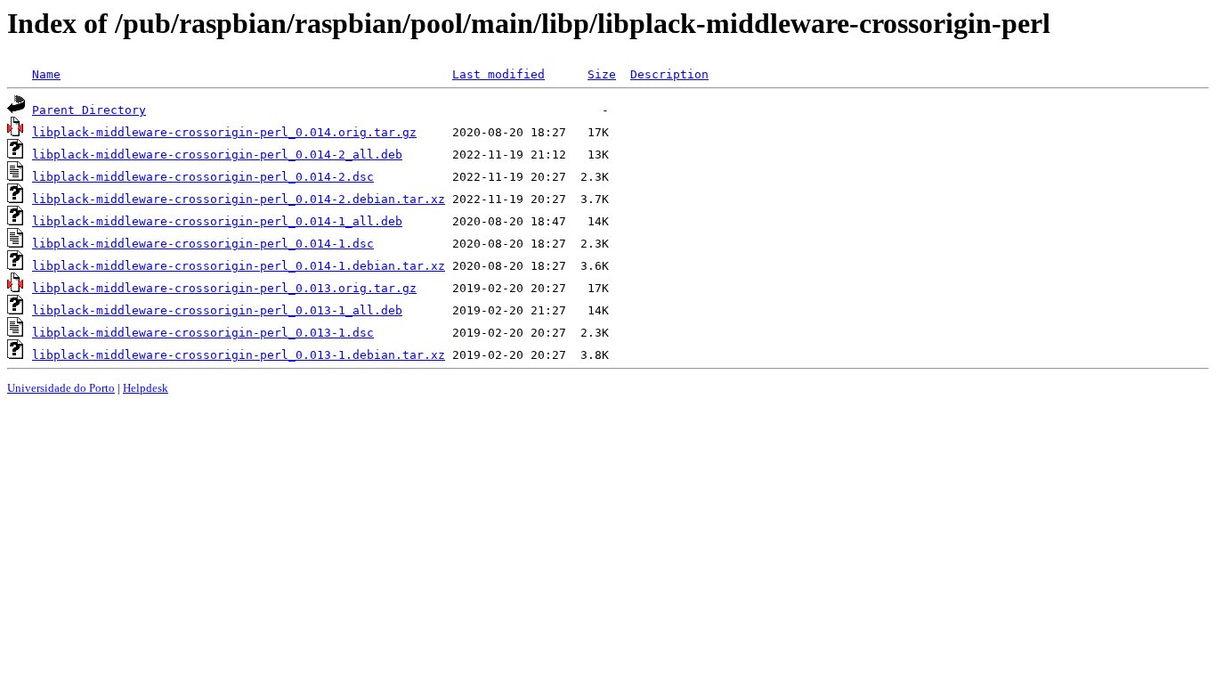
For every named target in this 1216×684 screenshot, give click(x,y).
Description (669, 74)
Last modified (498, 74)
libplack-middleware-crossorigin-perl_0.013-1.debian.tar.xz (238, 355)
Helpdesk (145, 388)
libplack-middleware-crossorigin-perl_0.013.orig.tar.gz (224, 288)
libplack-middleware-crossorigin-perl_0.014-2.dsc (203, 176)
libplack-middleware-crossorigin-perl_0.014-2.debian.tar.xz (238, 199)
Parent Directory (89, 110)
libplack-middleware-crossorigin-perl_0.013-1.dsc (203, 332)
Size (602, 74)
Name (46, 74)
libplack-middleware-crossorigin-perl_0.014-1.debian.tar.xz (238, 266)
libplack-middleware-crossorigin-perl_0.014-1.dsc (203, 243)
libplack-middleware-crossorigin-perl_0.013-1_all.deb (217, 310)
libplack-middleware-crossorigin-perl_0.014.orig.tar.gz (224, 132)
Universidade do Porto (61, 388)
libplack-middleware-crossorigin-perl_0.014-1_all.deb (217, 221)
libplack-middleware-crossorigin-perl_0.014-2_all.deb (217, 154)
